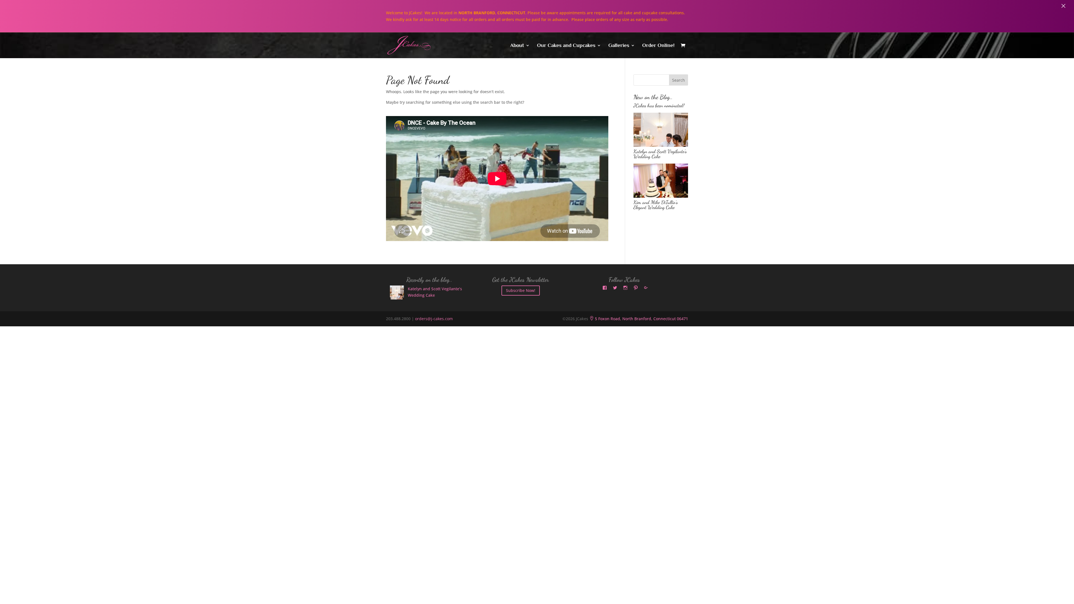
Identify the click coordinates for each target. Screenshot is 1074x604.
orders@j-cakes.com (434, 318)
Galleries (618, 45)
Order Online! (658, 45)
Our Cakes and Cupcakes (566, 45)
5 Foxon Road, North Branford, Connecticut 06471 (638, 318)
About (517, 45)
